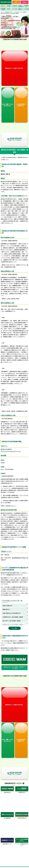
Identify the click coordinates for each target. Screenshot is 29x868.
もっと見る (14, 628)
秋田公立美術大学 (7, 605)
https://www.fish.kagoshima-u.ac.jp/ (11, 451)
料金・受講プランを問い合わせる (7, 104)
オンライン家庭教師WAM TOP (7, 12)
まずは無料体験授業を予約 (21, 104)
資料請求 (24, 2)
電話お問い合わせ (16, 2)
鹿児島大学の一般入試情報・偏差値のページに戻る (14, 667)
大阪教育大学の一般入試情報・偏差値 (13, 617)
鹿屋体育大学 (6, 609)
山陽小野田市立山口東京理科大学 (11, 613)
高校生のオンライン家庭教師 (20, 12)
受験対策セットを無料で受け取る (14, 68)
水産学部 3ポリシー (11, 506)
